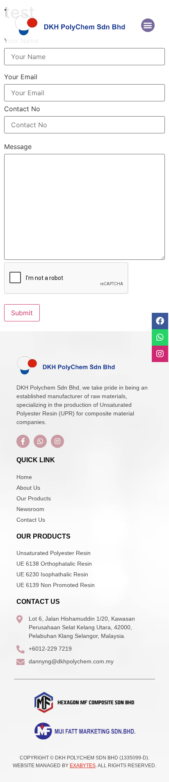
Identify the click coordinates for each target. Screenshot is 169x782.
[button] (148, 25)
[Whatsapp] (160, 337)
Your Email (20, 76)
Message (18, 146)
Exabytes (83, 765)
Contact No (22, 108)
